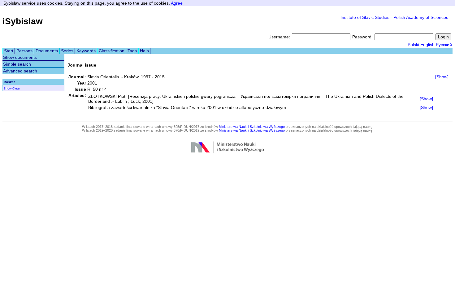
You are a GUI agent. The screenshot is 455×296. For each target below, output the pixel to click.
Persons (24, 50)
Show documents (20, 57)
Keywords (86, 50)
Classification (111, 50)
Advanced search (20, 70)
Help (144, 50)
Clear (16, 88)
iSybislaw (22, 21)
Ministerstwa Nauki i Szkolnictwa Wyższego (252, 126)
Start (8, 50)
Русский (444, 44)
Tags (132, 50)
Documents (47, 50)
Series (67, 50)
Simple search (17, 64)
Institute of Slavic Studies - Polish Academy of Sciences (394, 17)
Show (7, 88)
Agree (177, 3)
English (427, 44)
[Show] (441, 76)
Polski (413, 44)
